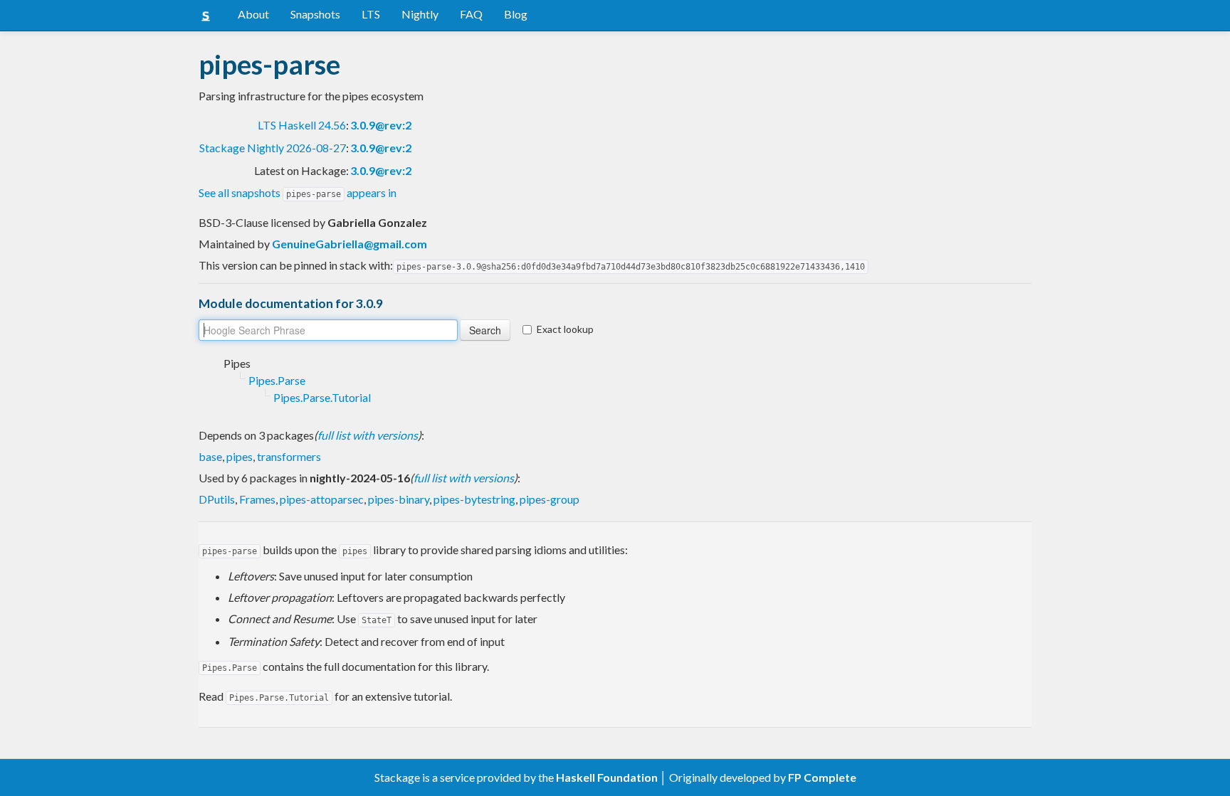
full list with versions (367, 435)
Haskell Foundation (607, 777)
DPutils (217, 499)
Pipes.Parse (276, 380)
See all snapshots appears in (297, 192)
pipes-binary (398, 499)
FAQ (471, 14)
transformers (289, 456)
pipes (239, 456)
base (210, 456)
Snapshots (315, 14)
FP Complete (822, 777)
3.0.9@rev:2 (380, 125)
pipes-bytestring (474, 499)
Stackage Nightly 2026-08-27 (272, 147)
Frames (257, 499)
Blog (515, 14)
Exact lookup (565, 329)
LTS (371, 14)
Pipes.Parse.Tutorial (322, 397)
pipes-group (549, 499)
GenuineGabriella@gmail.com (349, 243)
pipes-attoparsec (322, 499)
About (253, 14)
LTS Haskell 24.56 (302, 125)
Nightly (419, 14)
